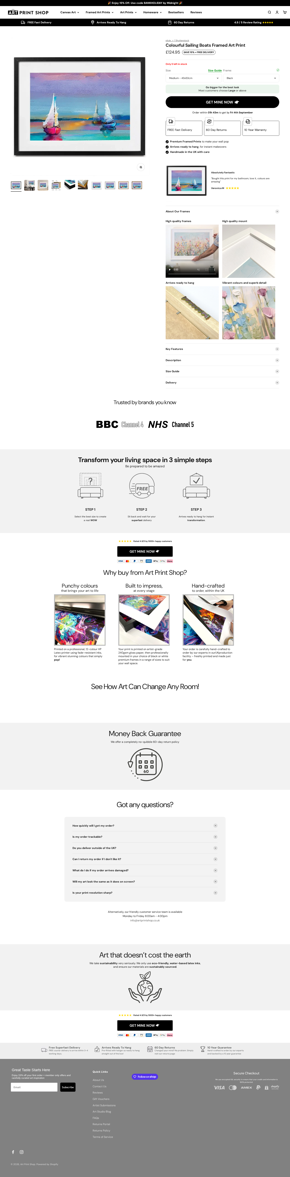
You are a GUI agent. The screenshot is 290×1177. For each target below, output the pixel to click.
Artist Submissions (104, 1105)
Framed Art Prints (98, 12)
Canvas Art (68, 12)
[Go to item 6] (83, 186)
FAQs (96, 1118)
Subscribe (68, 1087)
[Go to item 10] (137, 186)
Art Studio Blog (102, 1111)
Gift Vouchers (101, 1099)
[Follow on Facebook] (13, 1152)
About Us (98, 1080)
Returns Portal (101, 1124)
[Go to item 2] (29, 186)
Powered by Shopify (47, 1164)
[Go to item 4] (56, 186)
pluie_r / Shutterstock (177, 40)
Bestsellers (176, 12)
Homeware (150, 12)
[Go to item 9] (123, 186)
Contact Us (99, 1086)
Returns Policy (101, 1130)
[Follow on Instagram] (21, 1152)
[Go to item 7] (96, 186)
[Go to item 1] (16, 186)
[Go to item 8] (110, 186)
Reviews (196, 12)
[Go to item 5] (69, 186)
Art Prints (126, 12)
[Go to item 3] (43, 186)
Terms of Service (103, 1137)
